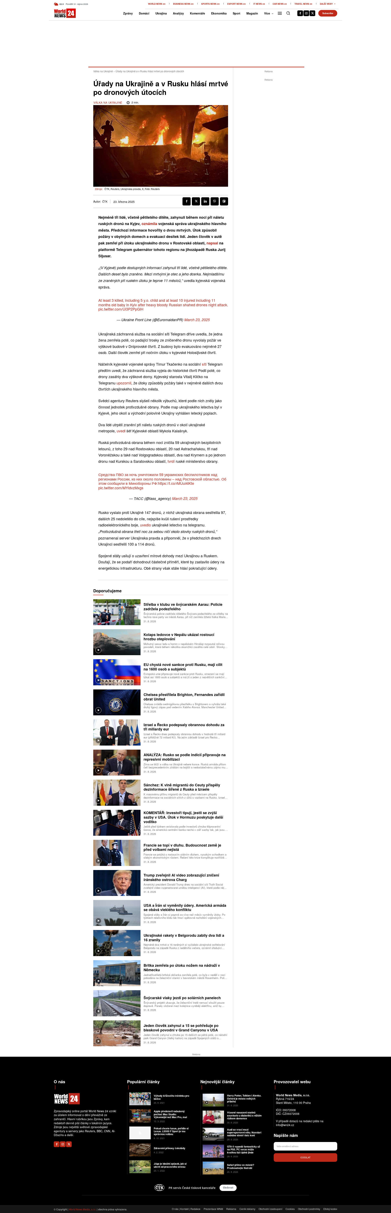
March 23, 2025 (197, 319)
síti (204, 364)
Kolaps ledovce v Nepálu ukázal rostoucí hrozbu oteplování (179, 637)
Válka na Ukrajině (103, 71)
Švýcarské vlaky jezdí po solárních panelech (182, 997)
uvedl (121, 430)
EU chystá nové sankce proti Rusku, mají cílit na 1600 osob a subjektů (183, 667)
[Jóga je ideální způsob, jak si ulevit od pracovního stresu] (140, 1166)
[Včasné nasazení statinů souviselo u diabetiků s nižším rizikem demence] (213, 1117)
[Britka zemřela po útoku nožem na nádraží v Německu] (117, 973)
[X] (312, 13)
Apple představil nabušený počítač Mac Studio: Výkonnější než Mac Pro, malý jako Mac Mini (171, 1115)
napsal (212, 243)
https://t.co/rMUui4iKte (176, 483)
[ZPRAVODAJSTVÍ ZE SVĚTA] (60, 13)
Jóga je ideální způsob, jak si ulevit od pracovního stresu (170, 1165)
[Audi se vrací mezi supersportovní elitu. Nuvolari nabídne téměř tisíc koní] (213, 1134)
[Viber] (215, 201)
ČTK (105, 201)
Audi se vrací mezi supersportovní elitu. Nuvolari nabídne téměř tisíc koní (244, 1132)
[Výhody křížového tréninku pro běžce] (140, 1098)
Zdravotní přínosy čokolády (169, 1148)
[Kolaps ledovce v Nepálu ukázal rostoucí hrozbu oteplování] (117, 642)
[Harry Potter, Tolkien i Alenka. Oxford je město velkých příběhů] (213, 1100)
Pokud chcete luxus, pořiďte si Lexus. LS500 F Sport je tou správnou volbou (171, 1131)
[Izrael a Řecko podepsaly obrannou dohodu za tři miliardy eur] (117, 732)
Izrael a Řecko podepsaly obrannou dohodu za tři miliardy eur (184, 727)
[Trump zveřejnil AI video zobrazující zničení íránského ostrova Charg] (117, 883)
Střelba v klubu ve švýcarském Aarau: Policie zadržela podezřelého (183, 606)
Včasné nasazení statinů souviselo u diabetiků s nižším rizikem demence (244, 1115)
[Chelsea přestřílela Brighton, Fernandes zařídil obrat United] (117, 702)
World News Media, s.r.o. (82, 1209)
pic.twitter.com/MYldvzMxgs (120, 487)
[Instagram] (306, 13)
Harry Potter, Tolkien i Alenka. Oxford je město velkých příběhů (244, 1098)
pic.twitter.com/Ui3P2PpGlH (120, 309)
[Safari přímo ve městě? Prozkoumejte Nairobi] (213, 1168)
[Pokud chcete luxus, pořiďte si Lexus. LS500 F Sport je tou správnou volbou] (140, 1132)
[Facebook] (300, 13)
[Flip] (224, 201)
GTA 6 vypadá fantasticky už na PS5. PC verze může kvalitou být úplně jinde (243, 1149)
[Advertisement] (268, 143)
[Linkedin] (205, 201)
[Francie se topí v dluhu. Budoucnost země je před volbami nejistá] (117, 853)
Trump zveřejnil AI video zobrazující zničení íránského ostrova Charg (181, 877)
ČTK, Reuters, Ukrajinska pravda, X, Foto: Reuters (132, 189)
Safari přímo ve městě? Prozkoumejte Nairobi (240, 1166)
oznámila (149, 223)
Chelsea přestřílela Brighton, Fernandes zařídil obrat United (184, 697)
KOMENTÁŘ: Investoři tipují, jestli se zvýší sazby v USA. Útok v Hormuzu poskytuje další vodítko (183, 817)
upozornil (123, 382)
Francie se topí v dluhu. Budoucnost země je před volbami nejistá (182, 847)
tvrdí (171, 461)
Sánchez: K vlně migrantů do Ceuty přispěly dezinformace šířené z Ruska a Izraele (182, 787)
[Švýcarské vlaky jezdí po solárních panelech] (117, 1003)
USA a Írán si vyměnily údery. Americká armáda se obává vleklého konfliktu (185, 907)
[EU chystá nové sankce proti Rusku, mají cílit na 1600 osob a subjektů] (117, 672)
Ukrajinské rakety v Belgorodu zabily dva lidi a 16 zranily (184, 937)
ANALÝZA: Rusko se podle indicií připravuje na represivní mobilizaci (185, 757)
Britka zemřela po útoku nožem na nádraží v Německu (182, 967)
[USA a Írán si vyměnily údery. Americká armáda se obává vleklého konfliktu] (117, 913)
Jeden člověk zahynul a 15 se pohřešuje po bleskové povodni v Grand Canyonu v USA (181, 1028)
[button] (288, 13)
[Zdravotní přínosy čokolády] (140, 1149)
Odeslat (305, 1157)
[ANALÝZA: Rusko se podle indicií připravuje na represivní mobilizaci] (117, 763)
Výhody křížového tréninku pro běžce (171, 1097)
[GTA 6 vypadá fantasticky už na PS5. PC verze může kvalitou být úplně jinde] (213, 1151)
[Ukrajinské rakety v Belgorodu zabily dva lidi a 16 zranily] (117, 943)
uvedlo (145, 524)
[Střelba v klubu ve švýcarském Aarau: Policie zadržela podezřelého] (117, 612)
